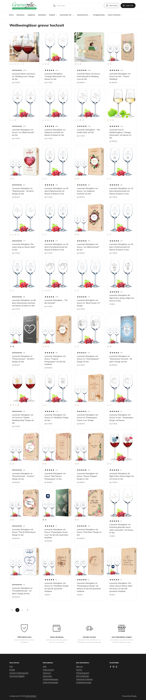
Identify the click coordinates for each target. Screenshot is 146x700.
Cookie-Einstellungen (50, 682)
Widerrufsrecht (48, 670)
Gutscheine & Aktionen (84, 679)
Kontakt (12, 670)
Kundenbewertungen (83, 682)
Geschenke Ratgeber (17, 676)
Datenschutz (47, 676)
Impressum (47, 673)
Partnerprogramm (82, 673)
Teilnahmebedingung (50, 679)
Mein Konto (113, 6)
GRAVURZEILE (31, 696)
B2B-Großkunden (82, 676)
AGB (44, 666)
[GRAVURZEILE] (24, 5)
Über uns (79, 666)
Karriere (79, 670)
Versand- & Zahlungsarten (18, 673)
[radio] (11, 64)
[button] (128, 5)
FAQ (11, 666)
